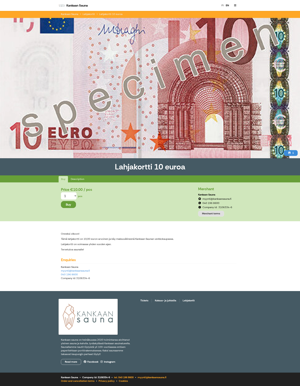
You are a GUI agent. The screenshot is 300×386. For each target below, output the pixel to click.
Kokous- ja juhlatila (165, 300)
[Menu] (235, 5)
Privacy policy (107, 381)
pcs (80, 196)
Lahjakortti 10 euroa (110, 14)
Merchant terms (211, 213)
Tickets (144, 300)
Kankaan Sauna (69, 14)
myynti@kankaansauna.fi (75, 270)
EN (227, 5)
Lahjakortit (89, 14)
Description (77, 179)
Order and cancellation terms (78, 381)
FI (223, 5)
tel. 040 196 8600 (124, 377)
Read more (71, 361)
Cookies (123, 381)
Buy (63, 179)
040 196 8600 (69, 274)
